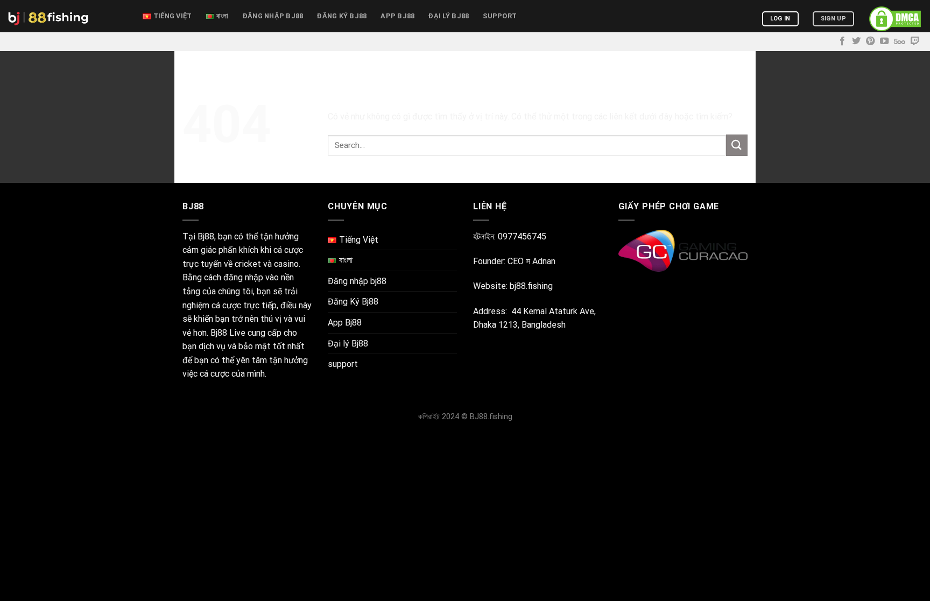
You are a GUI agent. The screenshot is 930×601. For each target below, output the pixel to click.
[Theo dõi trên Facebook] (842, 41)
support (500, 16)
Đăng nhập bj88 (273, 16)
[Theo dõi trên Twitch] (915, 41)
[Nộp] (737, 145)
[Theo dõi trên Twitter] (856, 41)
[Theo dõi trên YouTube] (884, 41)
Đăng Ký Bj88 (342, 16)
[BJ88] (67, 16)
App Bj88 (397, 16)
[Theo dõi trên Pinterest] (870, 41)
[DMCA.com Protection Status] (895, 19)
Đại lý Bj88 (448, 16)
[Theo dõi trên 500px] (899, 41)
